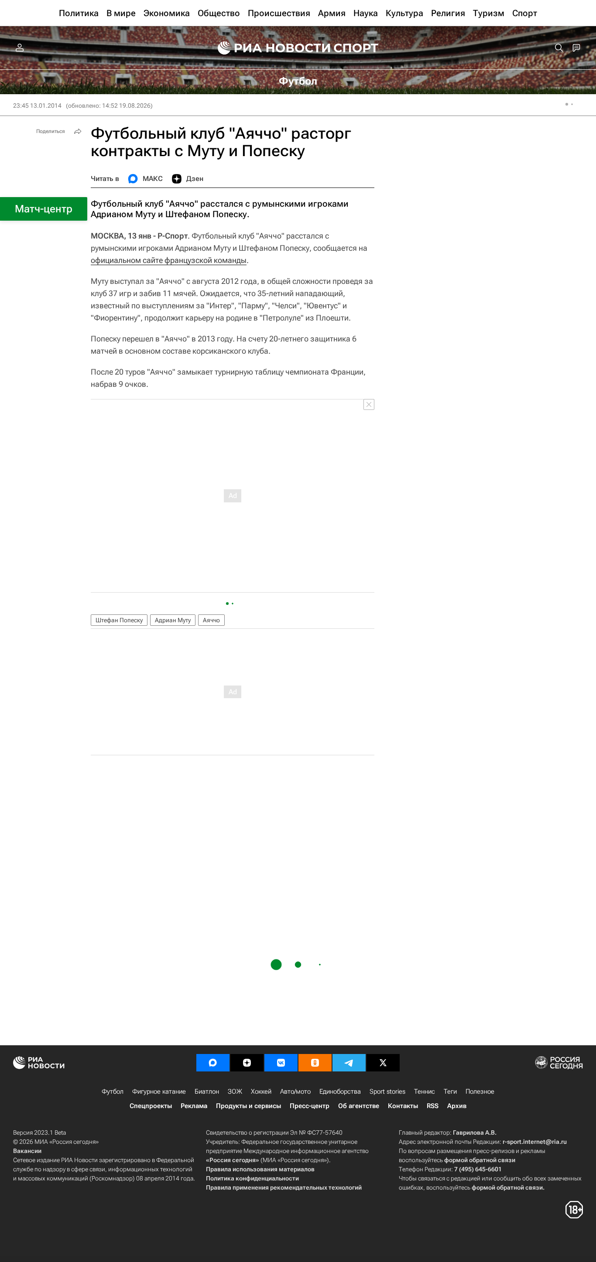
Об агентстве (358, 1106)
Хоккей (261, 1091)
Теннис (424, 1091)
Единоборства (340, 1091)
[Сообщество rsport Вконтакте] (281, 1062)
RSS (432, 1106)
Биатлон (207, 1091)
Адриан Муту (173, 620)
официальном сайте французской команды (169, 260)
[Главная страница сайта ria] (268, 48)
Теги (450, 1091)
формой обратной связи (479, 1159)
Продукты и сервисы (248, 1106)
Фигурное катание (159, 1091)
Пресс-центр (309, 1106)
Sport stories (387, 1091)
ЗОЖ (235, 1091)
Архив (456, 1106)
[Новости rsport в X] (383, 1062)
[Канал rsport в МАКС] (212, 1062)
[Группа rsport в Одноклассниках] (315, 1062)
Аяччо (211, 620)
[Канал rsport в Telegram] (349, 1062)
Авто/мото (295, 1091)
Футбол (112, 1091)
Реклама (194, 1106)
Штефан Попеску (119, 620)
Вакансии (27, 1150)
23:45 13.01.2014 (37, 105)
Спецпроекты (151, 1106)
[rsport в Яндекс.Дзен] (247, 1062)
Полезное (480, 1091)
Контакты (403, 1106)
